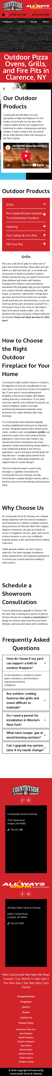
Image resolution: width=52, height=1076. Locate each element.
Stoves (33, 21)
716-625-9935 (17, 923)
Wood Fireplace (26, 1037)
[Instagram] (29, 800)
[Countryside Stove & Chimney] (13, 5)
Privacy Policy (26, 1022)
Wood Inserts (26, 1049)
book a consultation (35, 617)
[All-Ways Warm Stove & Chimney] (26, 883)
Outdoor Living (26, 1062)
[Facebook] (22, 800)
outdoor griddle (37, 432)
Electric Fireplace (26, 1041)
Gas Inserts (26, 1045)
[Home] (3, 14)
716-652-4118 (17, 829)
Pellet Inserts (26, 1057)
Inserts (21, 21)
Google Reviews (26, 996)
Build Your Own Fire (26, 1029)
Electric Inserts (26, 1053)
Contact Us (26, 1017)
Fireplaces (7, 21)
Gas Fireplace (26, 1033)
